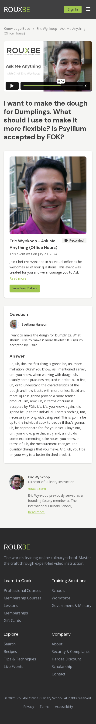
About (57, 644)
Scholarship (62, 666)
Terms (44, 706)
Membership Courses (22, 598)
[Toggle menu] (88, 9)
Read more (18, 278)
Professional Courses (22, 590)
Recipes (10, 651)
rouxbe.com (37, 488)
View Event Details (25, 288)
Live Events (13, 666)
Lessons (11, 605)
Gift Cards (12, 620)
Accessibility (64, 706)
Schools (58, 590)
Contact (58, 674)
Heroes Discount (66, 659)
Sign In (73, 9)
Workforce (61, 598)
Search (10, 644)
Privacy (28, 706)
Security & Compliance (71, 651)
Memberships (16, 613)
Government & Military (71, 605)
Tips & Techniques (20, 659)
